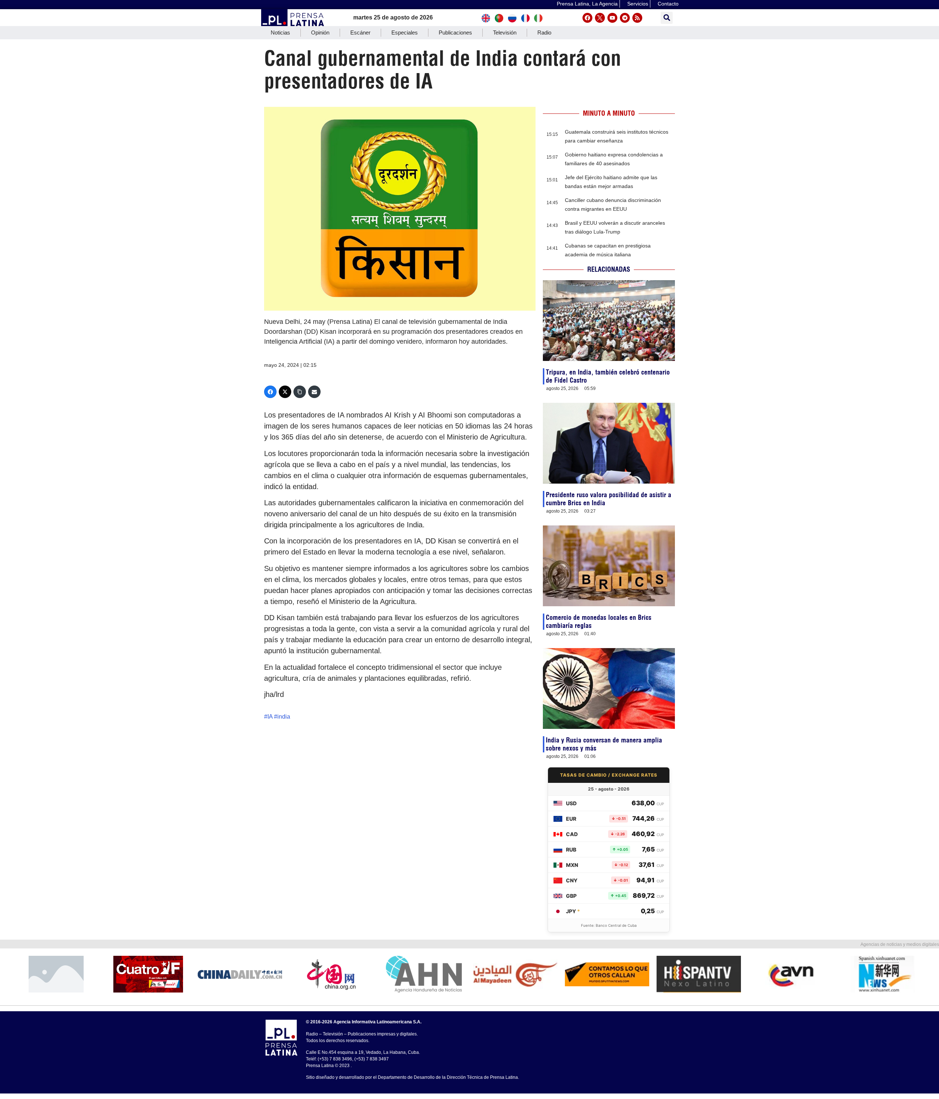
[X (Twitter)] (285, 392)
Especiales (404, 32)
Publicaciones (455, 32)
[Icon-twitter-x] (600, 18)
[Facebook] (587, 18)
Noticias (280, 32)
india (283, 716)
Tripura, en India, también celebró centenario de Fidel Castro (608, 376)
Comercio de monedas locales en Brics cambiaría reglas (598, 621)
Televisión (504, 32)
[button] (667, 18)
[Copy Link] (299, 392)
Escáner (360, 32)
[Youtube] (612, 18)
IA (270, 716)
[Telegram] (625, 18)
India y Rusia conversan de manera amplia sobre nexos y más (604, 744)
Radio (544, 32)
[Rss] (637, 18)
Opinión (320, 32)
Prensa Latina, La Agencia (587, 4)
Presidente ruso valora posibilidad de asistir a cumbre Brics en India (608, 499)
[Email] (314, 392)
